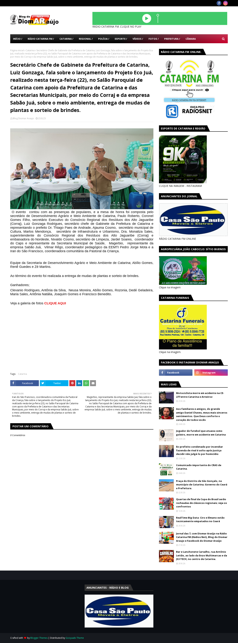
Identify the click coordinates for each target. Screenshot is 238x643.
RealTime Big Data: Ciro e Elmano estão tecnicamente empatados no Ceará (200, 519)
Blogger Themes (39, 637)
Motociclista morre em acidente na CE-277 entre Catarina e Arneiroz (200, 394)
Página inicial (17, 50)
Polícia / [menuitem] (103, 38)
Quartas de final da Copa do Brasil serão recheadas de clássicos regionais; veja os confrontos (201, 503)
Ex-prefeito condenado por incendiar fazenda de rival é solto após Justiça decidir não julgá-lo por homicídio (199, 450)
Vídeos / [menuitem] (138, 38)
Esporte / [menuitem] (121, 38)
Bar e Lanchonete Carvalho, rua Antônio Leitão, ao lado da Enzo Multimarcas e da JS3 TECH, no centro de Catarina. (201, 555)
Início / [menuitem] (17, 38)
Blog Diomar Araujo (23, 118)
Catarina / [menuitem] (66, 38)
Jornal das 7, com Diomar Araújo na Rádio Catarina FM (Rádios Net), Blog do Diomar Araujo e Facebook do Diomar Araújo (201, 537)
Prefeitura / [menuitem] (172, 38)
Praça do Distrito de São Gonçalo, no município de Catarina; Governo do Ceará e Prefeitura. (201, 484)
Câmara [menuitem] (191, 38)
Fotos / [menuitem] (154, 38)
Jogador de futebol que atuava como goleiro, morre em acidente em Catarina (201, 432)
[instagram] (225, 3)
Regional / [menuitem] (86, 38)
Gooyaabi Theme (75, 637)
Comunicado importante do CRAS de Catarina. (198, 467)
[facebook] (219, 3)
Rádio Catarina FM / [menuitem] (41, 38)
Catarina (30, 50)
